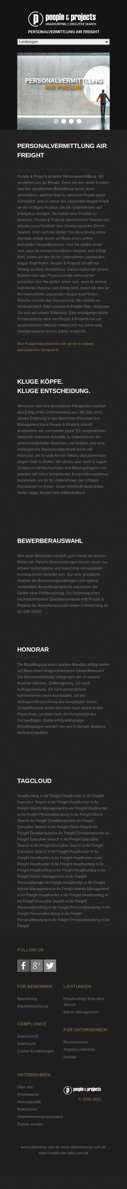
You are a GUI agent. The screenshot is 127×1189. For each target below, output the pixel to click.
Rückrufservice (75, 1042)
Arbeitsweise (28, 1094)
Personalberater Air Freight (39, 883)
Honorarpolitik (29, 1102)
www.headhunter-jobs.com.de (63, 1153)
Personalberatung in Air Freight (65, 814)
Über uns (25, 1087)
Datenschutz (27, 1036)
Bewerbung (27, 999)
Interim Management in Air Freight (58, 808)
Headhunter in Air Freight (83, 796)
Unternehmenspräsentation (40, 1117)
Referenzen (27, 1109)
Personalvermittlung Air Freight (63, 32)
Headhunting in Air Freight (39, 796)
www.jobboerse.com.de (40, 1147)
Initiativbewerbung (32, 1006)
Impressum (26, 1044)
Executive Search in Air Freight (42, 802)
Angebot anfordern (79, 1049)
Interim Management (80, 1012)
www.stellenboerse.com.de (83, 1147)
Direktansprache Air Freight (71, 821)
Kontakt (69, 1057)
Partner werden (30, 1124)
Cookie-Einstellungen (35, 1051)
